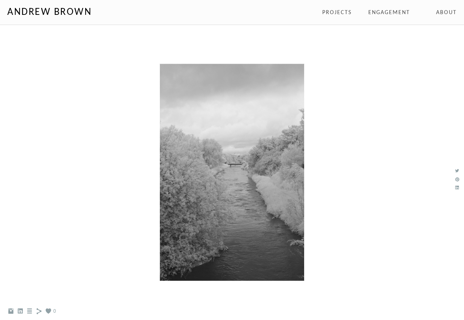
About (446, 13)
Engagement (389, 13)
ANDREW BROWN (49, 12)
